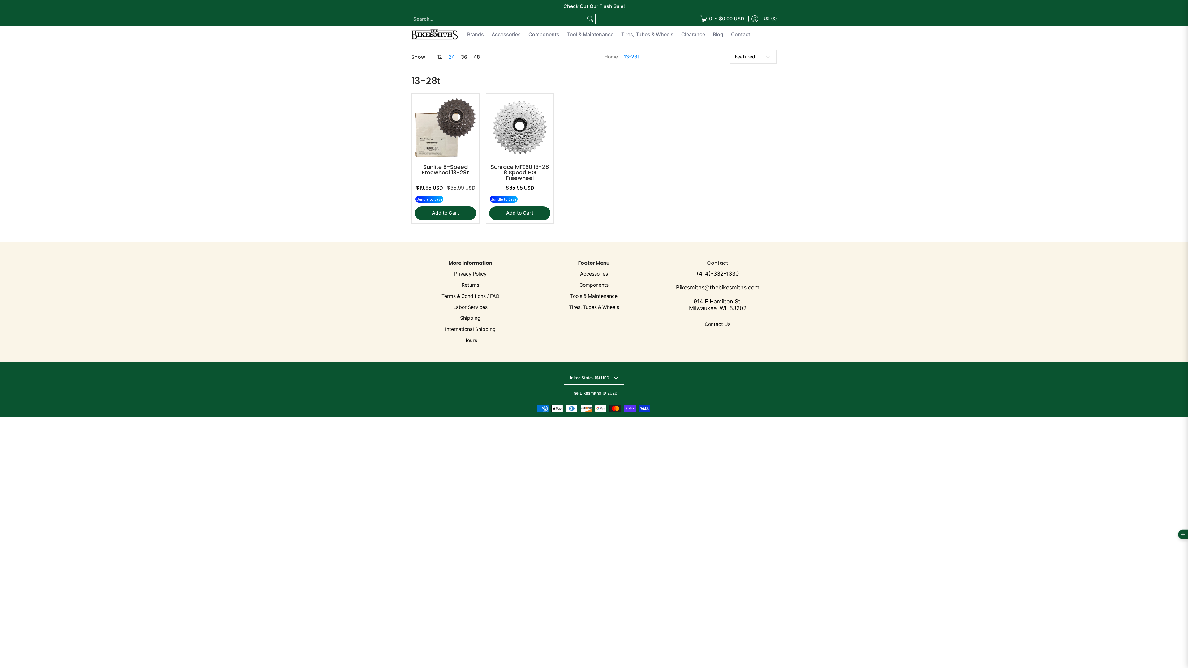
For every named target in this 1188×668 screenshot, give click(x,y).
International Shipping (470, 329)
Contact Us (717, 324)
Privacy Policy (470, 274)
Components (594, 285)
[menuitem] (722, 19)
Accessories (594, 274)
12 (439, 57)
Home (611, 57)
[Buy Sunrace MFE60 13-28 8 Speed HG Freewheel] (519, 127)
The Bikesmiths (586, 393)
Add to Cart (445, 213)
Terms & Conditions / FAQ (470, 296)
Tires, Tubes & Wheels (594, 307)
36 (464, 57)
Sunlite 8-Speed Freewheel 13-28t (445, 169)
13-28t (631, 57)
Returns (470, 285)
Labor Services (470, 307)
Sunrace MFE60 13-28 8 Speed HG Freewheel (520, 172)
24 (451, 57)
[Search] (590, 19)
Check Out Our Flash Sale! (594, 6)
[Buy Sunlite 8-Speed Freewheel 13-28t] (445, 127)
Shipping (470, 318)
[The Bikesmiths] (434, 35)
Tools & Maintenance (594, 296)
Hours (470, 340)
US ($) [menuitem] (770, 18)
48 (476, 57)
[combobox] (497, 19)
